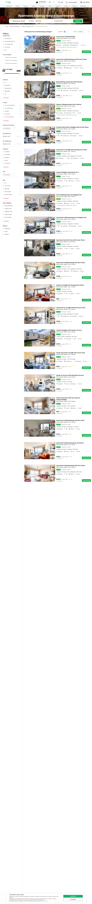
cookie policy (45, 901)
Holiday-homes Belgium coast (27, 26)
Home (7, 26)
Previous (27, 44)
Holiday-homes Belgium (15, 26)
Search (78, 21)
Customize (73, 899)
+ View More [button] (6, 97)
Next (46, 44)
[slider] (4, 73)
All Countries (83, 6)
